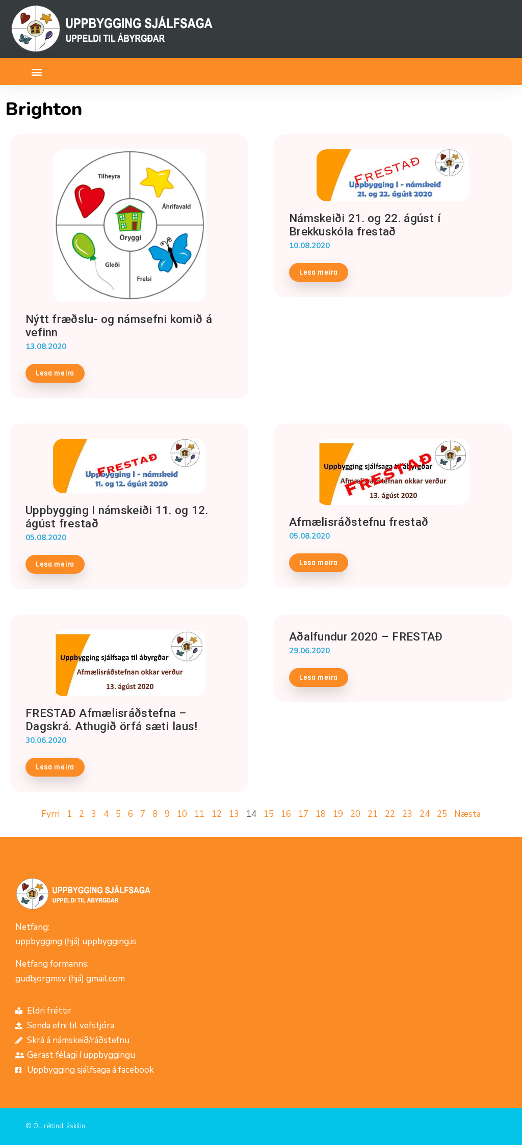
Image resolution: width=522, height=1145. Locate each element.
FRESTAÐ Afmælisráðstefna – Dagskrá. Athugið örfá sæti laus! (111, 719)
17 (303, 814)
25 (442, 814)
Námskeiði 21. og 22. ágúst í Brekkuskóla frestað (364, 224)
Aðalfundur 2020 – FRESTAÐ (366, 636)
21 (373, 814)
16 (286, 814)
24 (425, 814)
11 (199, 814)
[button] (36, 71)
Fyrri (50, 814)
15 (269, 814)
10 (182, 814)
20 (355, 814)
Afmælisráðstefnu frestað (358, 521)
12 (217, 814)
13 (234, 814)
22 (390, 814)
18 (321, 814)
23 (407, 814)
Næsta (467, 814)
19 (338, 814)
